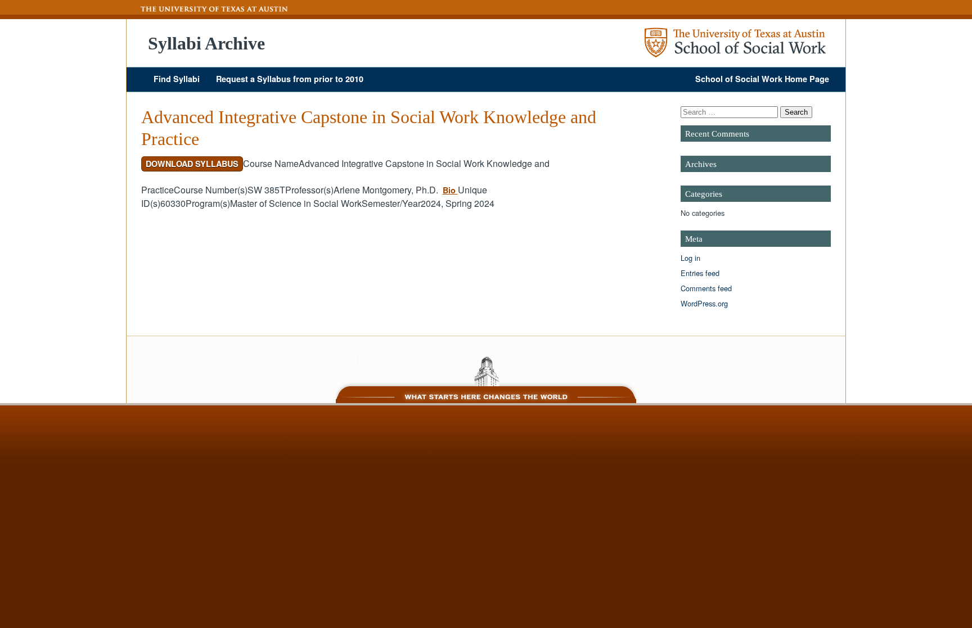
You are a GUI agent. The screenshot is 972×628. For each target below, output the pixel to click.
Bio (450, 190)
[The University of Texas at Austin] (207, 9)
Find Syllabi (177, 78)
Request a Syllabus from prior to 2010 (289, 78)
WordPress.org (704, 303)
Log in (690, 257)
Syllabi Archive (206, 43)
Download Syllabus (192, 163)
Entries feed (700, 273)
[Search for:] (730, 111)
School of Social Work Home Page (762, 78)
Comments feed (706, 288)
